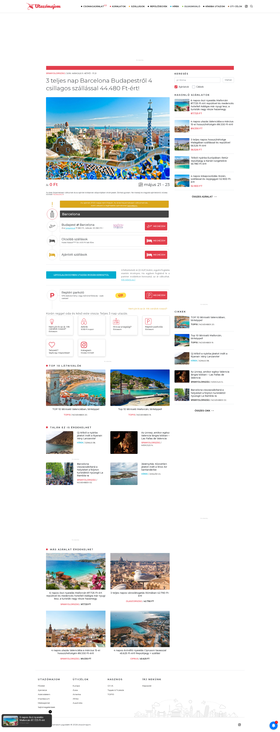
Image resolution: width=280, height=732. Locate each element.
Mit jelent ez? (128, 279)
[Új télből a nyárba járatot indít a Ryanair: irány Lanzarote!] (59, 453)
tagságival (70, 228)
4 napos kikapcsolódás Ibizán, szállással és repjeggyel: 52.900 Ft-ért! (211, 179)
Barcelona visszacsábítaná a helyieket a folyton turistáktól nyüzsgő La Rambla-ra (90, 469)
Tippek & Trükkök (116, 690)
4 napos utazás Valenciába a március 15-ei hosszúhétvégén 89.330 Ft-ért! (75, 652)
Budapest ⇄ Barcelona (78, 225)
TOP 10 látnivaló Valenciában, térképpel (75, 409)
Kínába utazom (215, 6)
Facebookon (58, 194)
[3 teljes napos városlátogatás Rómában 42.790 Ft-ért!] (140, 588)
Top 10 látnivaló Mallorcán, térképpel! (140, 409)
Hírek (175, 6)
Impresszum (44, 698)
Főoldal (41, 686)
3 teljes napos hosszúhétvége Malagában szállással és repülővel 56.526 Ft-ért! (210, 142)
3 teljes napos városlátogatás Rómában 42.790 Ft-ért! (140, 594)
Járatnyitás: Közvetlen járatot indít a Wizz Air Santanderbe (154, 466)
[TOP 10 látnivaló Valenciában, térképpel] (75, 405)
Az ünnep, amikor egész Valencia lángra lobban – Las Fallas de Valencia (155, 435)
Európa (76, 686)
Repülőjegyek (158, 6)
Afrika (75, 698)
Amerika (77, 694)
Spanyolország (151, 442)
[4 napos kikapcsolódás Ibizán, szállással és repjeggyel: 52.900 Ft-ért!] (182, 186)
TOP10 (67, 415)
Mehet (228, 80)
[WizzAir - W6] (120, 229)
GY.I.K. (111, 686)
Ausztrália (77, 703)
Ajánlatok (119, 6)
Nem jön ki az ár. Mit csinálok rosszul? (147, 309)
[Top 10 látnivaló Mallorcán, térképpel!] (140, 405)
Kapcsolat (147, 686)
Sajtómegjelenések (46, 707)
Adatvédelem (44, 694)
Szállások (138, 6)
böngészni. (132, 205)
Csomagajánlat (95, 6)
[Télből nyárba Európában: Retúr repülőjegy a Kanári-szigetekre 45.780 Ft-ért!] (182, 167)
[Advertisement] (140, 38)
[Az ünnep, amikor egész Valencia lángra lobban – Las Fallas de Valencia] (124, 453)
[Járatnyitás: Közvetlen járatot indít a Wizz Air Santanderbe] (124, 484)
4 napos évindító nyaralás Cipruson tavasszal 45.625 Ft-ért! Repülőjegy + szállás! (140, 652)
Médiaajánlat (44, 703)
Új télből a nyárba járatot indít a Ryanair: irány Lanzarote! (89, 435)
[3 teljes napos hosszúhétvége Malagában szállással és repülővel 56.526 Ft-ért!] (182, 149)
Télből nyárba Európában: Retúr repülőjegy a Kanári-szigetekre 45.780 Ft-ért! (209, 160)
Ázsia (75, 690)
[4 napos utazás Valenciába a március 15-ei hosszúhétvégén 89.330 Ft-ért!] (75, 646)
